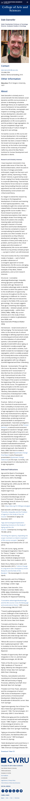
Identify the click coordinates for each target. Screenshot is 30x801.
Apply (2, 798)
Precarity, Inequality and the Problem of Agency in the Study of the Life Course (14, 514)
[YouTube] (13, 790)
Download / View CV (8, 751)
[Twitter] (6, 790)
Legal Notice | (4, 780)
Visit (11, 798)
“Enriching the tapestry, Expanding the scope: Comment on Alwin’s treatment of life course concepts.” (14, 538)
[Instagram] (10, 790)
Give (7, 798)
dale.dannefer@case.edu (9, 70)
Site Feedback (4, 775)
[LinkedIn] (17, 790)
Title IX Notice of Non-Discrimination (10, 783)
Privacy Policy (12, 780)
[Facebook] (2, 790)
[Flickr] (21, 790)
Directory (17, 798)
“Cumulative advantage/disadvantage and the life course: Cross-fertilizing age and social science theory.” (14, 602)
